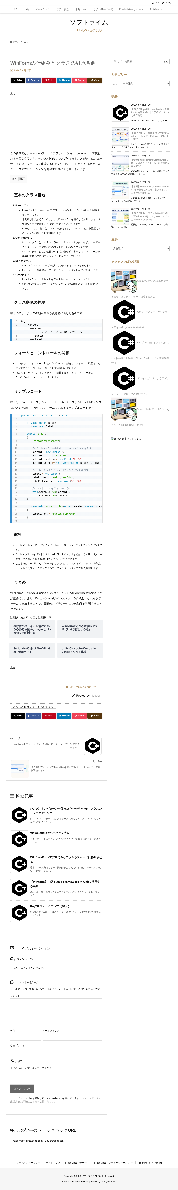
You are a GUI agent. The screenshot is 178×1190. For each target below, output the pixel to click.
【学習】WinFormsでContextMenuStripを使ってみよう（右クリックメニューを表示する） (150, 189)
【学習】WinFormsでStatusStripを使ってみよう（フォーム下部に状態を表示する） (150, 162)
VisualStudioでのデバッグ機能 (49, 833)
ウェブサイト (17, 1045)
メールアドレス (51, 1030)
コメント (15, 995)
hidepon (96, 695)
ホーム (16, 41)
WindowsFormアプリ (87, 686)
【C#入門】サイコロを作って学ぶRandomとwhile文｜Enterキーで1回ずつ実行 (150, 135)
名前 (12, 1030)
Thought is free (108, 1181)
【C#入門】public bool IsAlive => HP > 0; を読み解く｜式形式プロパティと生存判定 (150, 112)
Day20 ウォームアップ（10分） (50, 906)
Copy (98, 323)
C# (28, 41)
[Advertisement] (56, 121)
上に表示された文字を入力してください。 (33, 1067)
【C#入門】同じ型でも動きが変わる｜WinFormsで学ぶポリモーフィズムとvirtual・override (150, 216)
